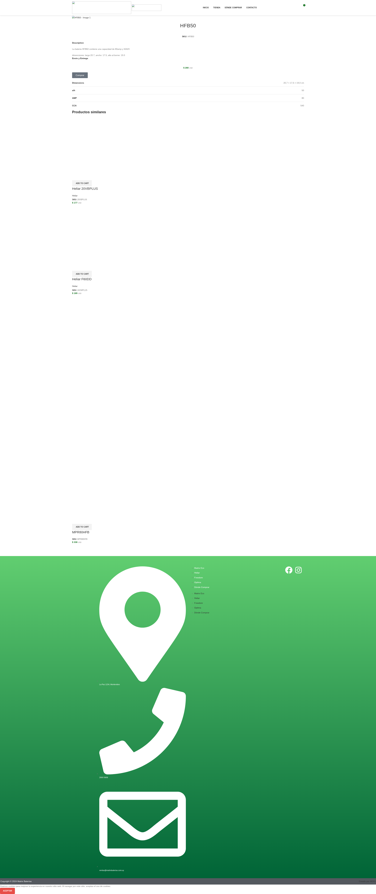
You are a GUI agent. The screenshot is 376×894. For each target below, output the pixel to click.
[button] (80, 75)
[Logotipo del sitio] (102, 7)
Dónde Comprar (201, 587)
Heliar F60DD (82, 279)
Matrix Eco (199, 568)
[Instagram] (298, 570)
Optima (197, 582)
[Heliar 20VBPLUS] (101, 143)
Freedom (198, 577)
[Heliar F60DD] (101, 234)
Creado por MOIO (367, 881)
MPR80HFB (80, 532)
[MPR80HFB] (188, 405)
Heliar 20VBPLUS (85, 188)
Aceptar (7, 891)
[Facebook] (289, 570)
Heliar (75, 195)
